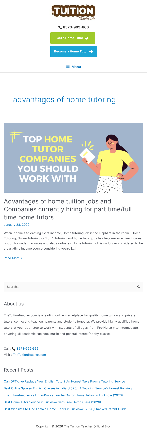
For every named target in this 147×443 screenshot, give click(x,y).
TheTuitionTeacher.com (29, 355)
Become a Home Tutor (71, 51)
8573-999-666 (75, 27)
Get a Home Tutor (70, 38)
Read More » (13, 258)
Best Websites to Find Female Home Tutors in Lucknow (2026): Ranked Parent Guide (65, 409)
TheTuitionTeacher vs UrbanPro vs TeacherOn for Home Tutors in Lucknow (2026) (63, 395)
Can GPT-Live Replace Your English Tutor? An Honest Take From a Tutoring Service (64, 381)
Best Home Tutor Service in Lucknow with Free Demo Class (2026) (52, 402)
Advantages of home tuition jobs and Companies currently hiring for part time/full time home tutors (68, 209)
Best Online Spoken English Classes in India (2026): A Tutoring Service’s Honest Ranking (68, 388)
